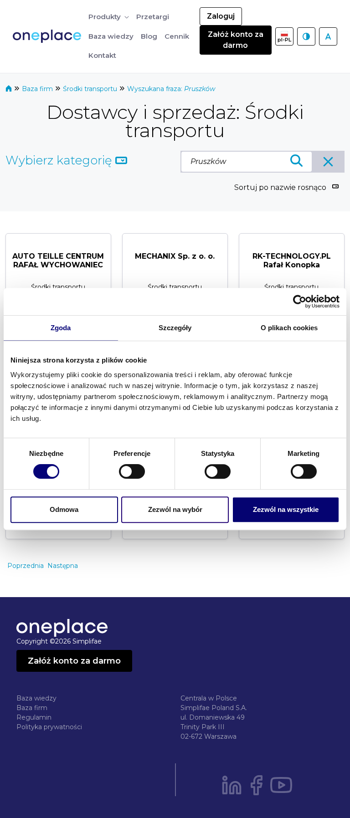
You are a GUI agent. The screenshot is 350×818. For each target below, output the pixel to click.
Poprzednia (25, 566)
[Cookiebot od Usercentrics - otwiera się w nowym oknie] (300, 301)
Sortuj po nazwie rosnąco (280, 187)
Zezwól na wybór (175, 509)
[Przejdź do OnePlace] (49, 36)
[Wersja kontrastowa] (306, 36)
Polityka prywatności (49, 727)
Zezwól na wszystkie (286, 509)
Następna (62, 566)
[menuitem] (109, 17)
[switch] (132, 471)
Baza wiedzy (36, 698)
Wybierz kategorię (60, 160)
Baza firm (38, 89)
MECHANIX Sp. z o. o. (175, 256)
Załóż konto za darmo (235, 40)
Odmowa (64, 509)
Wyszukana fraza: (171, 89)
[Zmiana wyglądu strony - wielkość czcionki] (328, 36)
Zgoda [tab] (61, 328)
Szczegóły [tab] (175, 328)
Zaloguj (221, 16)
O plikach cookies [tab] (289, 328)
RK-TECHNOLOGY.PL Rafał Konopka (291, 260)
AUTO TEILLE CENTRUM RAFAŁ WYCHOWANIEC (58, 260)
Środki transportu (91, 89)
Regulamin (33, 717)
